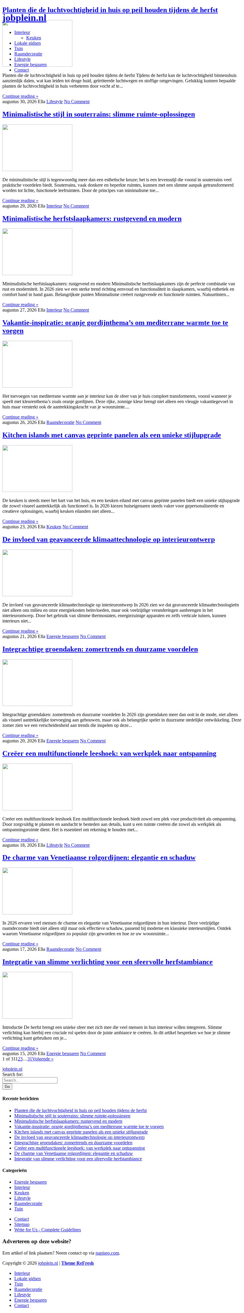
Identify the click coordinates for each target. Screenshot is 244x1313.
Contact (21, 69)
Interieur (22, 32)
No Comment (77, 101)
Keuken (33, 37)
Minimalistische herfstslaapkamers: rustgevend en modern (92, 218)
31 (29, 1058)
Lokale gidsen (27, 43)
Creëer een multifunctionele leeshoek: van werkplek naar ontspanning (109, 753)
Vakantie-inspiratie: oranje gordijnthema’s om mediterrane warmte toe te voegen (89, 1126)
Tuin (18, 48)
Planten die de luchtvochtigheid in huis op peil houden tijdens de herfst (110, 10)
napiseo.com (107, 1252)
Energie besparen (30, 64)
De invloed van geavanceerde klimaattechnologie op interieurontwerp (108, 539)
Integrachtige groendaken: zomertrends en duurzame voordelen (100, 649)
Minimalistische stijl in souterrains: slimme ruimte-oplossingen (98, 114)
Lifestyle (22, 59)
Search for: (12, 1074)
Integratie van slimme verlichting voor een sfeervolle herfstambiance (107, 962)
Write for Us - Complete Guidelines (47, 1229)
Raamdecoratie (28, 53)
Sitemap (21, 1224)
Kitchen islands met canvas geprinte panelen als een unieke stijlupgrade (111, 435)
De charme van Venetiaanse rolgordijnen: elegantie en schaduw (98, 857)
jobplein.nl (24, 17)
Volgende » (43, 1058)
